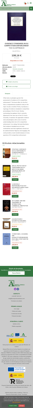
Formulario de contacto (16, 301)
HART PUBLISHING (18, 65)
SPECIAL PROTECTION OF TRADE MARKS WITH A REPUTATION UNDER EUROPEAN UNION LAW (19, 168)
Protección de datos (16, 316)
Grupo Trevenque (22, 394)
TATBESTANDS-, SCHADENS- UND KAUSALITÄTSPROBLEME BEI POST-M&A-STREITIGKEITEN (20, 236)
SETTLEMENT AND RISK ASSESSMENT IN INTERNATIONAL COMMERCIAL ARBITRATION (20, 203)
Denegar (22, 405)
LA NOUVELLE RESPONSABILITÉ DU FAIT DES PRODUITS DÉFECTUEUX (20, 185)
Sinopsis (7, 93)
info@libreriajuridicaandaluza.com (16, 298)
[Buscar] (31, 8)
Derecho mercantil (18, 69)
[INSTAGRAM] (15, 289)
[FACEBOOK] (18, 289)
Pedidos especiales (16, 326)
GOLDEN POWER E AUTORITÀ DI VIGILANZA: (19, 220)
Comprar (15, 161)
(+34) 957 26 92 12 (16, 296)
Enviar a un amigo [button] (13, 86)
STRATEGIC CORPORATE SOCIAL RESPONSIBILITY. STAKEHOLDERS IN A (19, 151)
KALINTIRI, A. (16, 51)
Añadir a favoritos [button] (13, 82)
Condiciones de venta (16, 313)
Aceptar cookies (13, 405)
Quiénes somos (16, 324)
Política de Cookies (16, 311)
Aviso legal (16, 309)
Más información (16, 402)
